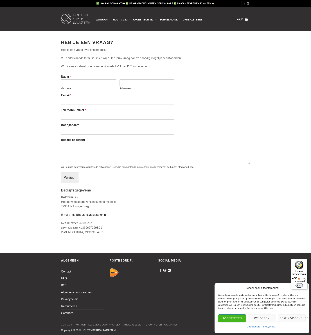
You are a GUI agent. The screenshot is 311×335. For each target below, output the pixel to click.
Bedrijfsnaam (70, 124)
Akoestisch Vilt (144, 19)
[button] (243, 20)
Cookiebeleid (253, 326)
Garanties (67, 313)
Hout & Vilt (120, 19)
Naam (66, 76)
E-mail (66, 95)
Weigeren (262, 318)
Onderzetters (192, 19)
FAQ (64, 278)
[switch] (299, 285)
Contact (66, 271)
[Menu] (305, 261)
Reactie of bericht (73, 139)
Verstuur (70, 177)
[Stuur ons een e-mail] (169, 270)
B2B (64, 285)
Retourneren (69, 306)
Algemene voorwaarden (76, 292)
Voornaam (66, 88)
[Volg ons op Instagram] (248, 3)
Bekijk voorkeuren (293, 318)
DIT (129, 66)
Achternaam (126, 88)
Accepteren (232, 318)
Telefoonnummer (73, 110)
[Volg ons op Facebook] (245, 3)
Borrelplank (169, 19)
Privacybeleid (268, 326)
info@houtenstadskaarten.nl (89, 214)
